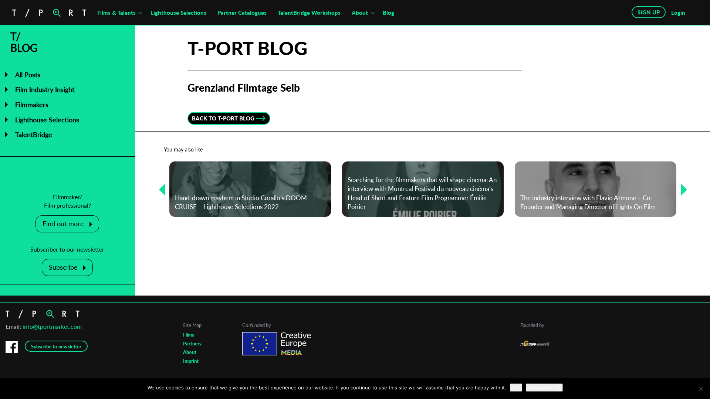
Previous (159, 189)
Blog (388, 12)
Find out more (63, 223)
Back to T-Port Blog (223, 118)
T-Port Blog (247, 48)
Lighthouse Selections (178, 12)
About (360, 12)
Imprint (191, 361)
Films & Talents (116, 12)
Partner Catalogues (242, 12)
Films (188, 335)
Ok (516, 388)
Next (681, 189)
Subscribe (63, 267)
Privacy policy (544, 388)
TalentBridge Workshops (309, 12)
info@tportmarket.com (52, 326)
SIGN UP (649, 12)
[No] (700, 388)
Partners (192, 344)
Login (678, 12)
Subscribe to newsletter (56, 346)
